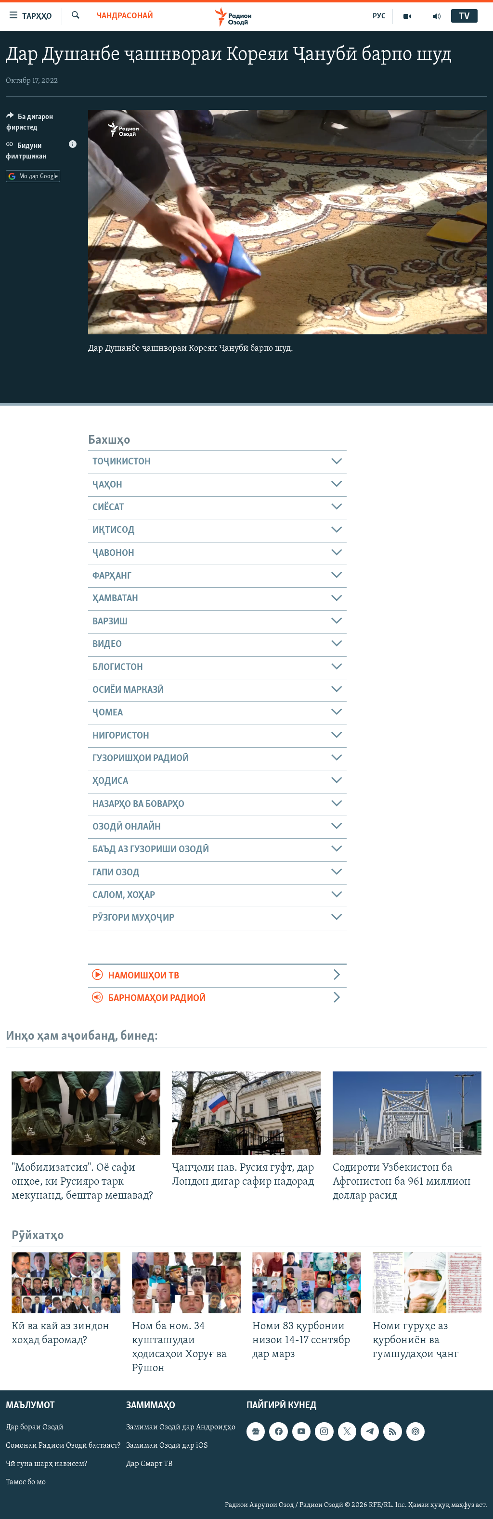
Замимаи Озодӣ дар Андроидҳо (180, 1427)
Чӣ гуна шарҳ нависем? (46, 1464)
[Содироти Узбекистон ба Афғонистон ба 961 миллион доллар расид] (407, 1113)
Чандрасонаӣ (125, 16)
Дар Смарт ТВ (149, 1464)
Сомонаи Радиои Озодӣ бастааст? (63, 1446)
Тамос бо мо (26, 1483)
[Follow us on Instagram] (324, 1431)
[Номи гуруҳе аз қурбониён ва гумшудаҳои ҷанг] (427, 1282)
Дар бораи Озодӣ (35, 1427)
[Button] (41, 124)
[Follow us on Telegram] (370, 1431)
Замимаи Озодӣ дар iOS (167, 1446)
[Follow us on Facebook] (278, 1431)
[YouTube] (407, 16)
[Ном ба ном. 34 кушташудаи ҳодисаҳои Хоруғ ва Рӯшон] (186, 1282)
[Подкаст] (415, 1431)
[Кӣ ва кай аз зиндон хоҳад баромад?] (66, 1282)
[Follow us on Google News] (255, 1431)
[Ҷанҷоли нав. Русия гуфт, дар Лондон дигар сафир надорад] (246, 1113)
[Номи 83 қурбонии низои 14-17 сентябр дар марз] (306, 1282)
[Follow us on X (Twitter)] (347, 1431)
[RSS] (392, 1431)
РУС (379, 16)
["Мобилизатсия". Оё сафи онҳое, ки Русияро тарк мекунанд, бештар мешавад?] (86, 1113)
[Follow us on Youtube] (301, 1431)
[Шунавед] (436, 16)
